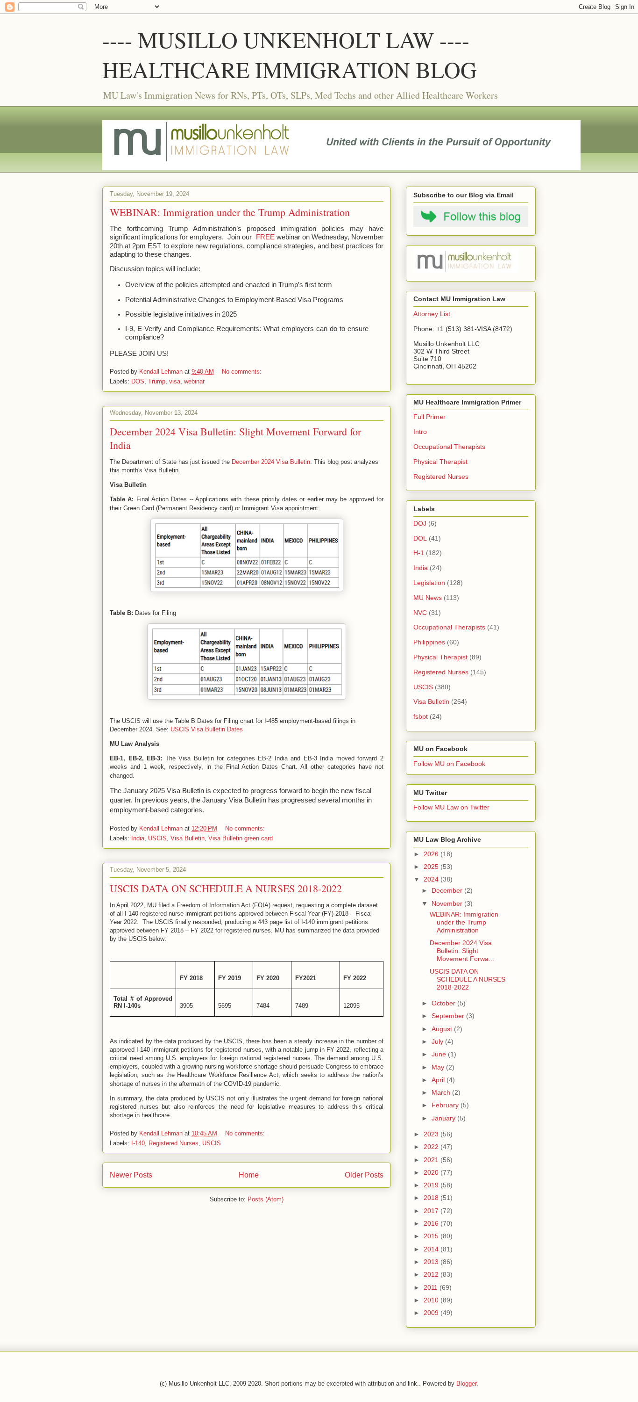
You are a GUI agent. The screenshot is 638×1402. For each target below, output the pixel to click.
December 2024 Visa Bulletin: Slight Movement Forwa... (462, 950)
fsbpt (420, 716)
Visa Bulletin (187, 838)
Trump (156, 381)
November (448, 903)
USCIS (157, 838)
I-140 (138, 1143)
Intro (420, 431)
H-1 (418, 552)
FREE (265, 237)
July (438, 1041)
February (446, 1105)
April (439, 1080)
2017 (432, 1210)
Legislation (429, 582)
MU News (427, 597)
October (444, 1003)
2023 (432, 1134)
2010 (432, 1300)
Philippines (429, 642)
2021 (432, 1160)
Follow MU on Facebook (449, 763)
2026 (432, 854)
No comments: (242, 371)
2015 (432, 1236)
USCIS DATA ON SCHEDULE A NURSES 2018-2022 (226, 888)
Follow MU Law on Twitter (451, 807)
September (449, 1015)
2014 (432, 1249)
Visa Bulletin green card (240, 838)
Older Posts (364, 1175)
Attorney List (431, 314)
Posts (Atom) (266, 1199)
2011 (432, 1287)
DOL (420, 538)
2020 (432, 1172)
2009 (432, 1312)
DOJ (419, 523)
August (443, 1029)
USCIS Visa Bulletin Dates (206, 729)
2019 (432, 1185)
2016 (432, 1223)
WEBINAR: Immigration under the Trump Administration (230, 212)
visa (174, 381)
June (440, 1054)
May (439, 1067)
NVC (420, 612)
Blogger (466, 1383)
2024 (432, 879)
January (444, 1118)
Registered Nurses (173, 1143)
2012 (432, 1274)
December (448, 890)
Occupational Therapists (449, 446)
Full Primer (429, 416)
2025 (432, 866)
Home (249, 1175)
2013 (432, 1261)
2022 (432, 1146)
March (442, 1092)
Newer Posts (131, 1175)
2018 (432, 1197)
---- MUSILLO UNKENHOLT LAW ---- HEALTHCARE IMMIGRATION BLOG (289, 54)
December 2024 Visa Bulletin (271, 461)
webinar (194, 381)
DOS (137, 381)
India (137, 838)
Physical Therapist (440, 461)
